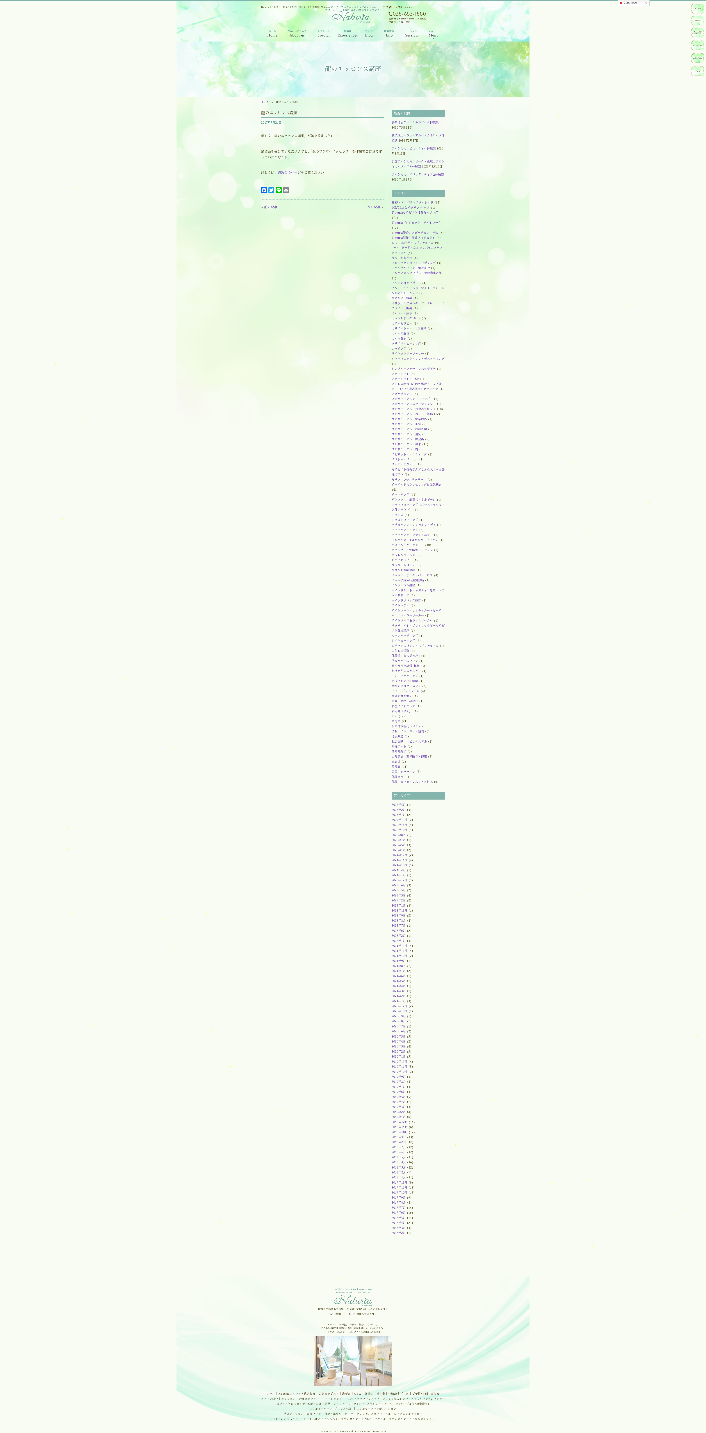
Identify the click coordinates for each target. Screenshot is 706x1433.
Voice (348, 34)
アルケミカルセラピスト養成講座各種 (417, 273)
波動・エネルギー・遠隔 (408, 731)
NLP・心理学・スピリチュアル (413, 243)
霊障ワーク (314, 1414)
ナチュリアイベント (405, 530)
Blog (369, 34)
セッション (288, 1399)
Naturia (351, 44)
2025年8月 (399, 835)
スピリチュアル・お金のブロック (414, 409)
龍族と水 (397, 776)
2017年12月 (399, 1182)
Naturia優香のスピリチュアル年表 (415, 232)
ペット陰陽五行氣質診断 (408, 580)
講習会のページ (289, 172)
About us (297, 34)
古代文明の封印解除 (405, 681)
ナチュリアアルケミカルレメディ (414, 524)
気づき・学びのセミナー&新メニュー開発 (303, 1404)
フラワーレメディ (403, 565)
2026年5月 (399, 804)
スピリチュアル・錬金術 (408, 439)
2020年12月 (399, 1006)
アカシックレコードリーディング (414, 263)
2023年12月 (399, 880)
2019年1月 (399, 1117)
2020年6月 (399, 1031)
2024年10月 (399, 865)
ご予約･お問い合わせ (426, 1393)
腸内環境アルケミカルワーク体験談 (415, 122)
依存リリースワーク (405, 661)
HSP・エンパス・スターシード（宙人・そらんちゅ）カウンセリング (316, 1419)
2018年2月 (399, 1172)
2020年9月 (399, 1016)
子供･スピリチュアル (406, 691)
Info (389, 34)
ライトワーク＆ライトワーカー (412, 620)
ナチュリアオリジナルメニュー (412, 535)
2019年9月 (399, 1076)
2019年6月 (399, 1091)
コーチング (399, 348)
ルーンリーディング (405, 635)
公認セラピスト (329, 1393)
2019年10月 (399, 1071)
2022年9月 (399, 915)
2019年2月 (399, 1112)
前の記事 (270, 207)
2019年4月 (399, 1102)
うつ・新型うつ (402, 258)
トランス (397, 515)
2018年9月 (399, 1137)
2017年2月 (399, 1233)
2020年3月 (399, 1046)
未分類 (396, 721)
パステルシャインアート (408, 545)
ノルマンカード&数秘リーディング (415, 540)
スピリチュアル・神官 (406, 424)
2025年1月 (399, 850)
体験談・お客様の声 (405, 655)
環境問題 (397, 736)
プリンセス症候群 (403, 570)
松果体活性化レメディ (406, 726)
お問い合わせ (697, 58)
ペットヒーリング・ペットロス (412, 575)
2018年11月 (400, 1127)
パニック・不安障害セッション (412, 550)
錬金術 (381, 1393)
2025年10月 (399, 830)
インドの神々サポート (406, 283)
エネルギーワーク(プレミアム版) (331, 1408)
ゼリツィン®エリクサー (409, 479)
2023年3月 (399, 895)
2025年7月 (399, 840)
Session (411, 34)
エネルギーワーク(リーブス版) (354, 1404)
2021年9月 (399, 960)
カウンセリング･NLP (406, 318)
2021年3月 (399, 991)
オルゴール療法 (402, 313)
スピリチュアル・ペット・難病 (412, 414)
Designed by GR (379, 1431)
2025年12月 (399, 819)
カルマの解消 (400, 333)
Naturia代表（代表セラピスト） (697, 32)
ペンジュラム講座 (403, 585)
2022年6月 (399, 930)
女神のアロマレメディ (406, 686)
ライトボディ (400, 605)
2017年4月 (399, 1222)
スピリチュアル (402, 394)
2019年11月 (399, 1066)
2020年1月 (399, 1056)
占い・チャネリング (405, 676)
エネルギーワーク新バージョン (376, 1408)
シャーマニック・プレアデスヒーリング (418, 358)
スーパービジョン (403, 464)
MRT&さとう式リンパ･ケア (411, 207)
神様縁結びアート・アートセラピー (322, 1399)
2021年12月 (399, 945)
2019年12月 (399, 1061)
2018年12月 (400, 1122)
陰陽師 (396, 766)
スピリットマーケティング (409, 454)
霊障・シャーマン (403, 771)
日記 (394, 716)
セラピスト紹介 (697, 45)
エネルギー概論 (402, 298)
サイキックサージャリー (408, 353)
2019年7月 (399, 1086)
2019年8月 (399, 1081)
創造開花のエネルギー (406, 671)
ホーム (265, 102)
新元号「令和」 (402, 711)
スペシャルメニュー (405, 459)
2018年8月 (399, 1142)
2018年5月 (399, 1157)
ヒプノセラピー (402, 560)
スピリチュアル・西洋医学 (409, 429)
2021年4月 (399, 986)
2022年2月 (399, 935)
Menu (433, 34)
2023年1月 (399, 905)
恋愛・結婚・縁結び (405, 701)
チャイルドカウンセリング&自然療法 (416, 484)
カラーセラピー (402, 323)
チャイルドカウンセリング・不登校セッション (405, 1419)
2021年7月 (399, 971)
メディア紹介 (269, 1399)
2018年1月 (399, 1177)
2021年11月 (399, 950)
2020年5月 (399, 1036)
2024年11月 (399, 860)
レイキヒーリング (403, 640)
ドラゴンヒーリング (405, 520)
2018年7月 (399, 1147)
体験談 (392, 1393)
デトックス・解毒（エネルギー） (414, 499)
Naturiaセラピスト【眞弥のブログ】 (416, 212)
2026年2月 (399, 810)
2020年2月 (399, 1051)
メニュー (697, 9)
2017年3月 (399, 1228)
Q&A (357, 1393)
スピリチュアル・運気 (406, 434)
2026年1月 (399, 814)
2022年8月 (399, 920)
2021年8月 (399, 966)
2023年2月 (399, 900)
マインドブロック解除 (406, 600)
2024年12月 (399, 855)
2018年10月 (400, 1132)
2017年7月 (399, 1207)
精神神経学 (399, 751)
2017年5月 (399, 1217)
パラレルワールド (403, 555)
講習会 (346, 1393)
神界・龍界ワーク (336, 1414)
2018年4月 (399, 1162)
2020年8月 (399, 1021)
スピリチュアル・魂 (405, 449)
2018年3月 (399, 1167)
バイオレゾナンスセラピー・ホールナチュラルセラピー (386, 1414)
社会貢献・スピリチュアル (409, 741)
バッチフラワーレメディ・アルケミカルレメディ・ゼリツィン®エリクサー (396, 1399)
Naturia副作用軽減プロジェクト (413, 237)
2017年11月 (399, 1187)
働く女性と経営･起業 (406, 666)
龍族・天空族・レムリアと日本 (412, 781)
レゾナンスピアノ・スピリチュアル (415, 646)
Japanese (630, 2)
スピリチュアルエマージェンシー (414, 404)
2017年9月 (399, 1197)
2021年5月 (399, 981)
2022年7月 (399, 925)
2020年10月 (399, 1011)
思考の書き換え (402, 696)
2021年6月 (399, 976)
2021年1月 (399, 1001)
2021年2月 (399, 996)
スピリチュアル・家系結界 (409, 419)
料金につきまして (403, 706)
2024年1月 (399, 875)
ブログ (404, 1393)
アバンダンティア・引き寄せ (411, 268)
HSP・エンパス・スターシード (412, 202)
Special (324, 34)
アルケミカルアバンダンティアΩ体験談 (418, 174)
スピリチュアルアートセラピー (412, 399)
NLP (367, 1419)
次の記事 (373, 207)
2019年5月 (399, 1097)
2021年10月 (399, 956)
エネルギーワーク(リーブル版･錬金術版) (402, 1404)
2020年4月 (399, 1041)
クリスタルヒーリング (406, 343)
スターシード (400, 373)
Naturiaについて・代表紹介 (297, 1393)
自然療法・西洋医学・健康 (409, 756)
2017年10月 (399, 1192)
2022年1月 (399, 940)
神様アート (399, 746)
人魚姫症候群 (400, 650)
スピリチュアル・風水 (406, 444)
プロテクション (294, 1414)
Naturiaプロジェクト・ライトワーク (416, 222)
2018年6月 (399, 1152)
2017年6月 (399, 1212)
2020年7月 (399, 1026)
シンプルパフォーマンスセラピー (414, 368)
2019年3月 (399, 1107)
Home (272, 34)
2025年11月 (399, 825)
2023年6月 (399, 885)
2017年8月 (399, 1202)
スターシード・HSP (405, 378)
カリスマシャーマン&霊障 (409, 328)
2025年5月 (399, 845)
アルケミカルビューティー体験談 (414, 148)
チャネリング (400, 494)
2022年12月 (399, 910)
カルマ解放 (399, 338)
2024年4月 (399, 870)
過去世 (396, 761)
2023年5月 (399, 890)
